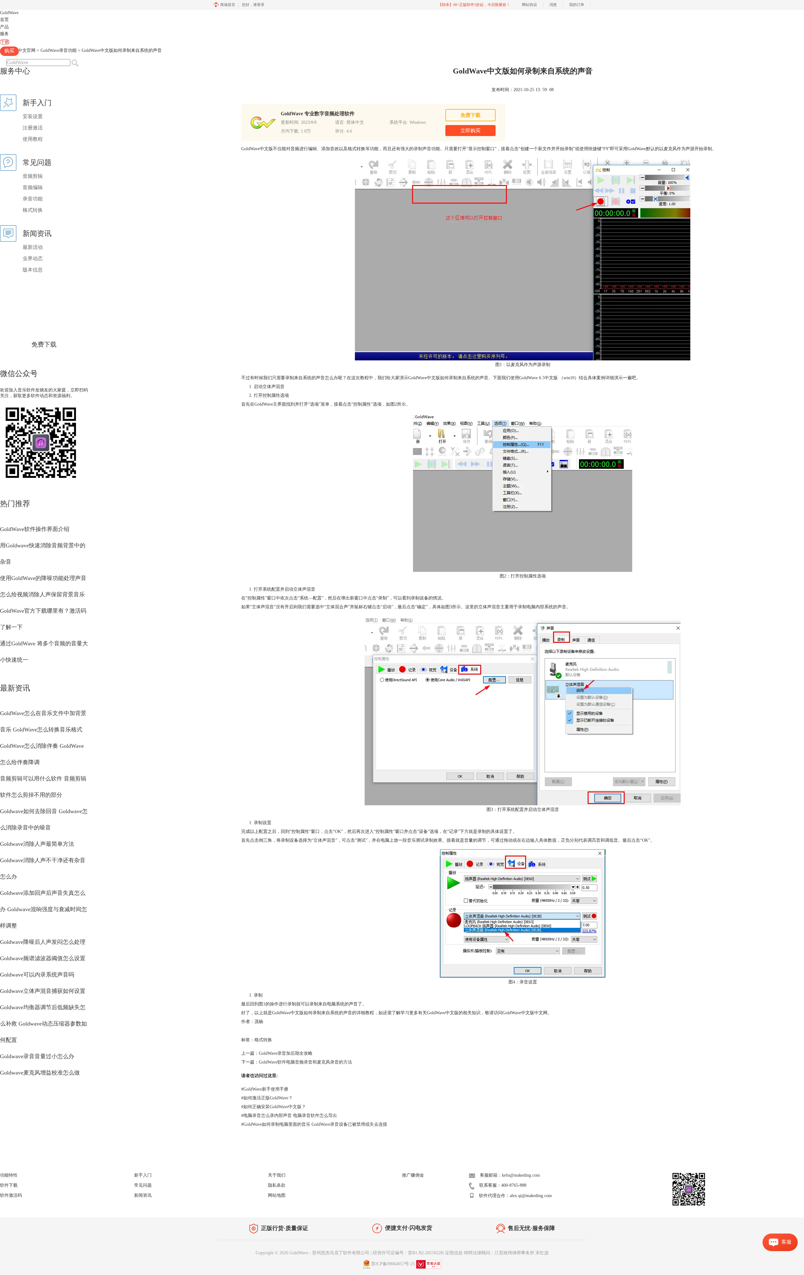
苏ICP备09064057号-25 (393, 1263)
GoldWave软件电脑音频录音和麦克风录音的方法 (305, 1062)
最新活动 (33, 247)
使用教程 (33, 139)
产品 (4, 27)
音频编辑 (33, 187)
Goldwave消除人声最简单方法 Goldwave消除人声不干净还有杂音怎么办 (42, 860)
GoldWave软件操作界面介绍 (34, 529)
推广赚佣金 (413, 1175)
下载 (4, 42)
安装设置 (33, 116)
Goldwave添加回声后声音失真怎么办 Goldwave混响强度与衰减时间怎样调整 (43, 909)
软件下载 (9, 1185)
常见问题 (143, 1185)
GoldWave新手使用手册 (264, 1089)
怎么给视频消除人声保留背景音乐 (42, 594)
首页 (4, 19)
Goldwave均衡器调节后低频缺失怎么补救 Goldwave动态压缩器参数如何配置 (43, 1023)
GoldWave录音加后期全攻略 (285, 1053)
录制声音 (422, 148)
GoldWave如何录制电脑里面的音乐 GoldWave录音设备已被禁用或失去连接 (314, 1124)
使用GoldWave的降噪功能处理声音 (43, 578)
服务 (4, 33)
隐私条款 (276, 1185)
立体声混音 (324, 840)
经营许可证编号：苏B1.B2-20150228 (408, 1252)
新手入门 (143, 1175)
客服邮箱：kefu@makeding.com (510, 1175)
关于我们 (276, 1175)
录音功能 (33, 198)
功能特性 (9, 1175)
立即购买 (470, 130)
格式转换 (33, 210)
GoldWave (9, 12)
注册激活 (33, 127)
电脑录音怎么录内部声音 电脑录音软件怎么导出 (289, 1115)
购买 (9, 50)
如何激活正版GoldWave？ (267, 1098)
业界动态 (33, 258)
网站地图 (276, 1195)
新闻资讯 (143, 1195)
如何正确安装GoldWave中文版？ (273, 1106)
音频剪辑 (33, 176)
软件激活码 (11, 1195)
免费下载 (44, 344)
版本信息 (33, 269)
